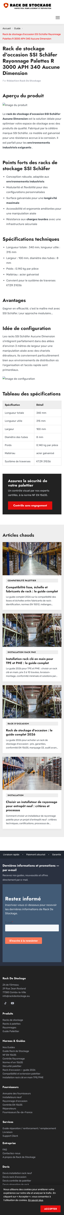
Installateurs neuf (12, 1097)
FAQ (5, 1149)
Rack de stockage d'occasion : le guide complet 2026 (29, 732)
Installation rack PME (22, 652)
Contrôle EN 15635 (12, 1104)
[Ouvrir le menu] (57, 18)
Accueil (7, 28)
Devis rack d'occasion (14, 1177)
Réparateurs (9, 1108)
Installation (16, 795)
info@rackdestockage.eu (16, 996)
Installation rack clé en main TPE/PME (23, 1077)
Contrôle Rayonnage (14, 1058)
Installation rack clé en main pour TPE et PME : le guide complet (29, 661)
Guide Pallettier (11, 1031)
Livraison (7, 1132)
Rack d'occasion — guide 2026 (19, 1069)
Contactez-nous (11, 1153)
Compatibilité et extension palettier (21, 1073)
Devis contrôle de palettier (17, 1180)
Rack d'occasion (18, 723)
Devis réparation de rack (16, 1184)
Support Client (10, 1135)
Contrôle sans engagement (30, 505)
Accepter (50, 1209)
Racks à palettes (11, 1023)
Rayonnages (9, 1027)
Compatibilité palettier (22, 580)
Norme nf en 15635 (13, 1062)
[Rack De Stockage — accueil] (27, 6)
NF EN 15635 (9, 1054)
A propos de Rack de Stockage (19, 1157)
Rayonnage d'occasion (15, 1101)
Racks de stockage (13, 1020)
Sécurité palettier (12, 1066)
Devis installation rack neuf (17, 1173)
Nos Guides (9, 1047)
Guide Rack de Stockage (16, 1051)
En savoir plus (35, 1200)
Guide (17, 28)
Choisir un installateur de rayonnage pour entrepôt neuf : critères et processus (31, 806)
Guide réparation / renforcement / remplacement (29, 1128)
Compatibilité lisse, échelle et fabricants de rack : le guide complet (32, 589)
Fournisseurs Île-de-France (17, 1112)
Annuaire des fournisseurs (17, 1093)
